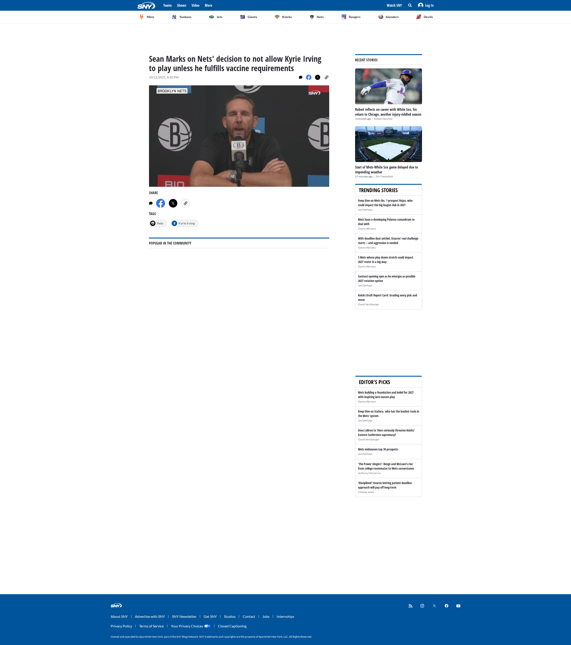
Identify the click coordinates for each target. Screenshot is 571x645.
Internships (285, 616)
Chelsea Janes (366, 492)
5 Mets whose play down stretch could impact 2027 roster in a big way (385, 259)
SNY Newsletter (184, 616)
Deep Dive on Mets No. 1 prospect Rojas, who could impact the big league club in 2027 (385, 202)
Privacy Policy (121, 626)
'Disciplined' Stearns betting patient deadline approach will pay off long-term (385, 485)
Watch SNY (394, 5)
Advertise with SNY (150, 616)
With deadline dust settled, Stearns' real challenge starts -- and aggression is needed (388, 240)
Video (195, 5)
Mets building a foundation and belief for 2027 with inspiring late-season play (386, 394)
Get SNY (210, 616)
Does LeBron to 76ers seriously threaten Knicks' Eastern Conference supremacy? (386, 432)
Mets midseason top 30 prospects (378, 449)
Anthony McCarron (369, 473)
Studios (230, 616)
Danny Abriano (367, 228)
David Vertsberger (368, 304)
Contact (249, 616)
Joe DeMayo (365, 209)
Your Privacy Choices (187, 626)
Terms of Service (151, 626)
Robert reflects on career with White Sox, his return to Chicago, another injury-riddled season (388, 112)
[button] (425, 5)
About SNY (119, 616)
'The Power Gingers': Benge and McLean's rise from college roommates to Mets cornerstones (386, 466)
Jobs (265, 616)
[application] (239, 136)
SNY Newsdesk (384, 176)
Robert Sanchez (383, 118)
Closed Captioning (232, 626)
